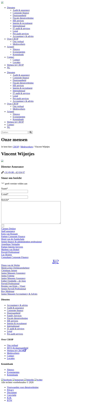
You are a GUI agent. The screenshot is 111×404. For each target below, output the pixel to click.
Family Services (14, 315)
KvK (9, 397)
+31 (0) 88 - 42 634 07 (14, 172)
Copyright (11, 395)
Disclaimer (12, 392)
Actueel (10, 46)
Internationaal (19, 26)
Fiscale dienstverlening (23, 18)
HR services (18, 20)
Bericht (5, 200)
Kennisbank (18, 54)
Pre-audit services (21, 33)
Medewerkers (19, 44)
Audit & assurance (21, 10)
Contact (10, 57)
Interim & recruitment (22, 23)
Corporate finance (21, 13)
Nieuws (16, 49)
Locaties (16, 62)
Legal (15, 31)
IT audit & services (21, 28)
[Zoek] (30, 132)
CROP (16, 146)
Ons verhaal (18, 41)
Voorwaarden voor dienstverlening (22, 387)
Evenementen (19, 52)
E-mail (4, 194)
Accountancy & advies (23, 36)
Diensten (11, 7)
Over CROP (12, 39)
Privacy (10, 390)
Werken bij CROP (15, 65)
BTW (9, 400)
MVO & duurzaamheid (17, 348)
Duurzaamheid (19, 15)
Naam (4, 188)
